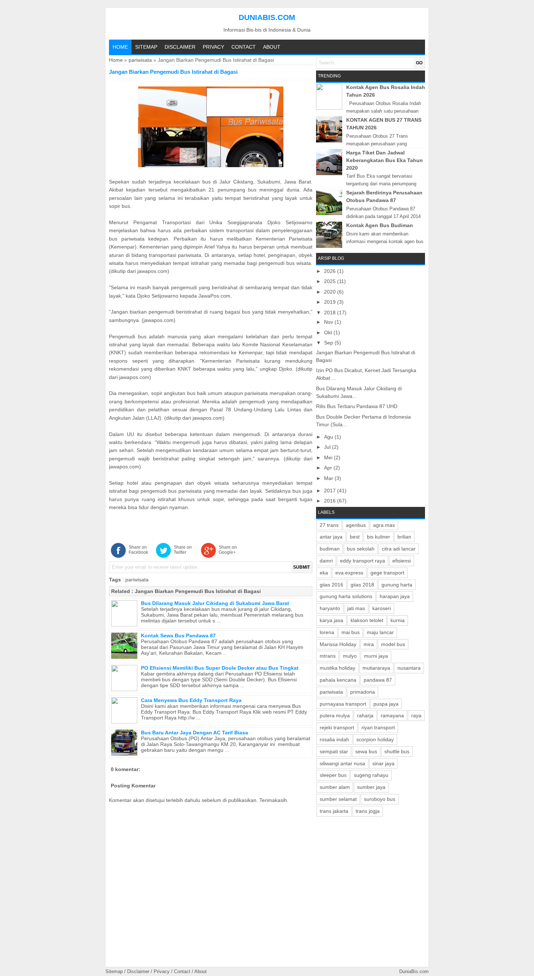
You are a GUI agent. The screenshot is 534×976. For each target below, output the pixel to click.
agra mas (384, 525)
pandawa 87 (378, 680)
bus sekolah (361, 549)
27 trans (329, 525)
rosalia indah (334, 739)
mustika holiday (337, 668)
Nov (329, 322)
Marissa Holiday (338, 644)
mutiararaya (376, 668)
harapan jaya (395, 596)
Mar (329, 478)
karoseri (381, 608)
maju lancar (380, 632)
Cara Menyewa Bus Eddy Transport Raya (191, 700)
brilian (404, 537)
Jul (328, 447)
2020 (330, 292)
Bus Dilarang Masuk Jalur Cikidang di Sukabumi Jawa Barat (215, 603)
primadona (362, 692)
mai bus (350, 632)
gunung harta (396, 585)
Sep (329, 343)
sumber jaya (371, 787)
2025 (330, 281)
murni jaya (376, 656)
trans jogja (368, 811)
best (355, 537)
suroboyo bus (379, 799)
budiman (330, 549)
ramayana (392, 715)
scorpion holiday (375, 739)
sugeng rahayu (371, 775)
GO (419, 62)
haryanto (330, 608)
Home (120, 47)
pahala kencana (338, 680)
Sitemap (146, 47)
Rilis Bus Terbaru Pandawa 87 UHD (356, 406)
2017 (330, 490)
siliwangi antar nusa (342, 763)
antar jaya (331, 537)
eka (324, 573)
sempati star (334, 751)
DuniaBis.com (267, 17)
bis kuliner (378, 537)
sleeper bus (333, 775)
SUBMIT (301, 567)
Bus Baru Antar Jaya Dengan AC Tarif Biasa (194, 732)
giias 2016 (331, 585)
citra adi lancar (399, 549)
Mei (329, 457)
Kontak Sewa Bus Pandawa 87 (178, 635)
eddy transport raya (362, 561)
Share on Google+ (228, 550)
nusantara (409, 668)
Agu (329, 437)
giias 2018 (362, 585)
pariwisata (140, 60)
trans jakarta (334, 811)
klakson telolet (367, 620)
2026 (330, 271)
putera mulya (335, 715)
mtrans (328, 656)
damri (326, 561)
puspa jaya (386, 704)
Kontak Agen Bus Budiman (379, 225)
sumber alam (335, 787)
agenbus (356, 525)
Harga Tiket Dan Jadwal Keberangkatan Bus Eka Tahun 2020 (384, 160)
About (271, 47)
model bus (393, 644)
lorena (327, 632)
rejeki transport (337, 727)
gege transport (387, 573)
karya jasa (331, 620)
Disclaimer (180, 47)
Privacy (213, 47)
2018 (330, 312)
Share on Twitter (183, 550)
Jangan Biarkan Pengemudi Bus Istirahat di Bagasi (198, 591)
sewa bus (366, 751)
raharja (365, 715)
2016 (330, 501)
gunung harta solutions (346, 596)
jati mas (356, 608)
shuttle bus (396, 751)
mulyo (350, 656)
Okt (328, 332)
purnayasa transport (343, 704)
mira (369, 644)
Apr (328, 468)
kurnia (398, 620)
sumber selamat (338, 799)
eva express (349, 573)
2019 (330, 302)
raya (416, 715)
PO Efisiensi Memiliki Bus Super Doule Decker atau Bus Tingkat (220, 668)
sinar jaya (383, 763)
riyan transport (378, 727)
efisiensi (401, 561)
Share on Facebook (138, 550)
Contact (243, 47)
